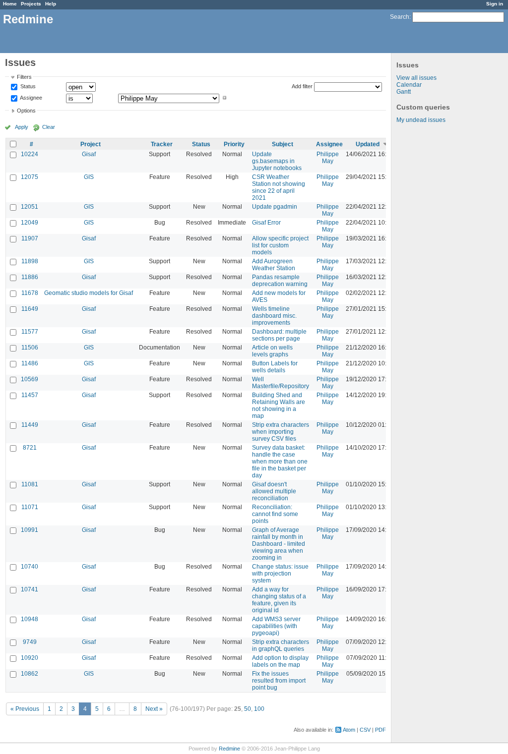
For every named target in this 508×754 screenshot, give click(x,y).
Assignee (30, 98)
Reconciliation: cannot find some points (275, 514)
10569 (29, 379)
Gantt (403, 91)
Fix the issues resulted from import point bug (279, 680)
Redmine (229, 749)
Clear (48, 127)
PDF (380, 730)
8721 (30, 447)
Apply (21, 127)
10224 (29, 154)
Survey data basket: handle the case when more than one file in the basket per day (280, 461)
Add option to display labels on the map (280, 661)
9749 (30, 641)
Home (10, 3)
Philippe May (328, 158)
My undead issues (420, 119)
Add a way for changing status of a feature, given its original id (279, 600)
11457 (29, 395)
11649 (29, 308)
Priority (234, 144)
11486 (29, 363)
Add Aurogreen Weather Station (273, 265)
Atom (349, 730)
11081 (29, 484)
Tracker (162, 144)
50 (247, 708)
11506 (29, 347)
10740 (29, 566)
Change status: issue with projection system (280, 573)
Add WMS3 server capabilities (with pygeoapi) (276, 626)
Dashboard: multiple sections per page (279, 335)
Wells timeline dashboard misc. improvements (274, 315)
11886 (29, 277)
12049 (29, 222)
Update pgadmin (274, 206)
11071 (29, 507)
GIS (89, 177)
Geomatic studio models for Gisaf (88, 293)
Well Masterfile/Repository (280, 383)
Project (90, 144)
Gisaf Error (266, 222)
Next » (154, 708)
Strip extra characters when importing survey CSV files (280, 431)
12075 (29, 177)
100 (259, 708)
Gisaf (89, 154)
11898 (29, 261)
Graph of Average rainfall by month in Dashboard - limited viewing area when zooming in (278, 543)
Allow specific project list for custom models (280, 245)
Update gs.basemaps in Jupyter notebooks (277, 161)
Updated (368, 144)
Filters (24, 77)
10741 (29, 589)
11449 (29, 424)
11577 (29, 331)
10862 (29, 673)
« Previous (24, 708)
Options (26, 111)
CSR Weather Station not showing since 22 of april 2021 (278, 187)
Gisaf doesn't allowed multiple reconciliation (274, 491)
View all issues (416, 77)
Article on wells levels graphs (272, 351)
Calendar (409, 84)
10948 (29, 619)
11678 (29, 293)
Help (50, 3)
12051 (29, 206)
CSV (365, 730)
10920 (29, 657)
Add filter (302, 86)
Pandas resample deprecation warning (280, 281)
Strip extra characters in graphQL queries (280, 645)
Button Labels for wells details (275, 367)
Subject (282, 144)
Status (27, 87)
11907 (29, 238)
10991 (29, 529)
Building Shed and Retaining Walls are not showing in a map (278, 405)
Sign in (494, 3)
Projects (31, 3)
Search (399, 16)
